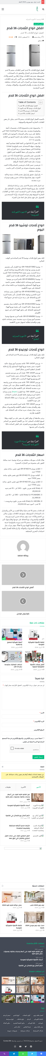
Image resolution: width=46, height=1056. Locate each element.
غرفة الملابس (27, 1027)
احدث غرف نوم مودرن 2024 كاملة (29, 2)
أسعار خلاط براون (38, 1015)
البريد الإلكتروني (38, 721)
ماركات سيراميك (25, 1031)
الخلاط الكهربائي (38, 1019)
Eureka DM (7, 1041)
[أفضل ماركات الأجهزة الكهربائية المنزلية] (34, 656)
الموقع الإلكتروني (39, 730)
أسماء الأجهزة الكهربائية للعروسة (18, 805)
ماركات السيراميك (38, 1031)
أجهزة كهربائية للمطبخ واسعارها (14, 643)
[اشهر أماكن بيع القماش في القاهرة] (37, 818)
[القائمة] (3, 9)
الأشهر (38, 787)
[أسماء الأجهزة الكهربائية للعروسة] (37, 808)
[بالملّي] (37, 9)
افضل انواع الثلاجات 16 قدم (29, 106)
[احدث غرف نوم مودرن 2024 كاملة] (34, 917)
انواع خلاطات (20, 1019)
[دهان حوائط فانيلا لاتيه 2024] (12, 897)
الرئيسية (39, 19)
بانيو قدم (40, 1023)
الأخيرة (23, 787)
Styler (14, 392)
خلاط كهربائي (31, 1023)
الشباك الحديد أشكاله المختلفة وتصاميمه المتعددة (19, 827)
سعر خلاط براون (38, 1027)
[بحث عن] (43, 9)
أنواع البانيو (16, 1015)
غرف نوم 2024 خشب (37, 905)
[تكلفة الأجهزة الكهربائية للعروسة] (34, 634)
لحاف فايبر (17, 1027)
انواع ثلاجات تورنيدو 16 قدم (29, 111)
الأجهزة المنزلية (31, 19)
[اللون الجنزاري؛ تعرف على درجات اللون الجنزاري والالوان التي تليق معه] (37, 839)
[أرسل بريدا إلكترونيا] (33, 37)
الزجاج (29, 1019)
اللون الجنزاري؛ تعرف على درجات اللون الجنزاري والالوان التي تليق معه (17, 837)
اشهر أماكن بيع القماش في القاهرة (18, 815)
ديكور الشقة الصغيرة (19, 1023)
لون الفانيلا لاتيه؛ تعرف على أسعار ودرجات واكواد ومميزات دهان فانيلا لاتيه (18, 797)
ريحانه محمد (37, 37)
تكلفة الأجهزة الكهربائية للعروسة (36, 643)
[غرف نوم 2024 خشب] (34, 897)
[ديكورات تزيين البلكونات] (8, 999)
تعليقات (8, 787)
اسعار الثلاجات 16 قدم (27, 113)
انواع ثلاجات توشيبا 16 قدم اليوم (30, 108)
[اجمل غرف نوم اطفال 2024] (37, 980)
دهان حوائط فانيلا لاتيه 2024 (12, 905)
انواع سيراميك (10, 1019)
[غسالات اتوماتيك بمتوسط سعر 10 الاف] (12, 656)
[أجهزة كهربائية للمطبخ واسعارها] (12, 634)
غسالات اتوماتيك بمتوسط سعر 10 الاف (13, 665)
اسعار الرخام (6, 1015)
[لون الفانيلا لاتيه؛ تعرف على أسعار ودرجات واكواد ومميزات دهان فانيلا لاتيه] (37, 797)
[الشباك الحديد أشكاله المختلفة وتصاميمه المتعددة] (37, 828)
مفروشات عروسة (12, 1031)
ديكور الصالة (6, 1023)
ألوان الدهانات (26, 1015)
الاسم (42, 713)
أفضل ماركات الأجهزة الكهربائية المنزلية (37, 665)
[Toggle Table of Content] (39, 102)
